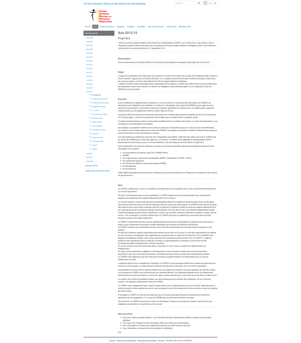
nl (210, 3)
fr (205, 3)
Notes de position (107, 26)
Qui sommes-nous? (156, 26)
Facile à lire (171, 26)
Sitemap (161, 340)
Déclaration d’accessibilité (147, 340)
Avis (95, 26)
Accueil (88, 26)
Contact (112, 340)
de (215, 3)
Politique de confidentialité (126, 340)
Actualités (141, 26)
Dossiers (131, 26)
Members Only (185, 26)
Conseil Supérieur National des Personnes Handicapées (114, 3)
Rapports (121, 26)
